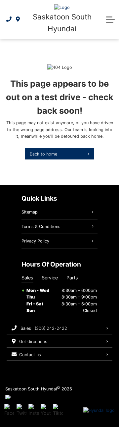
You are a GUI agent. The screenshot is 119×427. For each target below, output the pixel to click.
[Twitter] (21, 410)
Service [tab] (50, 277)
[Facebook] (9, 410)
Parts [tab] (72, 277)
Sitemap (29, 212)
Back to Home (43, 154)
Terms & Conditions (40, 226)
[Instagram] (33, 410)
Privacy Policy (35, 241)
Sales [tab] (27, 277)
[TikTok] (58, 410)
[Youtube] (46, 410)
